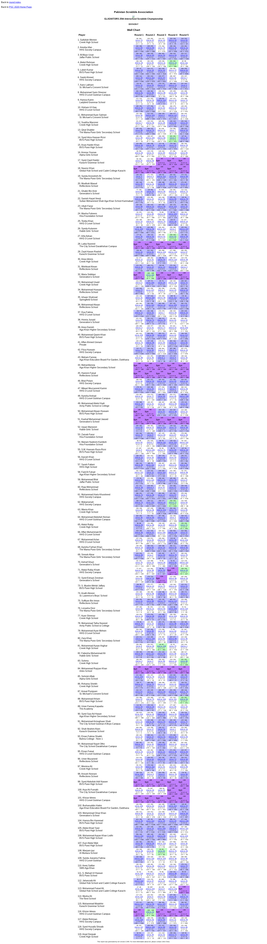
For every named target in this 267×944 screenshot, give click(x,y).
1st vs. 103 (173, 214)
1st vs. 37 (184, 108)
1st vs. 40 (150, 744)
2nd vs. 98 (161, 93)
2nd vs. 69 (150, 48)
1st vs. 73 (139, 40)
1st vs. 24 (184, 123)
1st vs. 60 (150, 63)
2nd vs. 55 (139, 70)
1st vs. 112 (173, 298)
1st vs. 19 (150, 70)
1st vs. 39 (139, 55)
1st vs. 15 (184, 206)
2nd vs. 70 (150, 130)
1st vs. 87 (172, 435)
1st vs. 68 (139, 206)
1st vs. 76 (150, 191)
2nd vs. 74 (161, 221)
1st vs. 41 (150, 404)
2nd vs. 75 (139, 343)
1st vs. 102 (150, 502)
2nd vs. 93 (139, 145)
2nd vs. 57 (161, 517)
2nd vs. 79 (184, 199)
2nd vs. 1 (161, 358)
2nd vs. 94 (150, 335)
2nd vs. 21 (150, 609)
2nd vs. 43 (173, 100)
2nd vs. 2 (161, 624)
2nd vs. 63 (173, 594)
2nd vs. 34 (173, 184)
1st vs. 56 (184, 93)
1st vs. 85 (150, 631)
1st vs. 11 (150, 813)
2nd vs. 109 (184, 396)
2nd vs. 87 (150, 40)
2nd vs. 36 (184, 435)
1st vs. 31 (184, 55)
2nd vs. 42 (139, 570)
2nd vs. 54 (139, 525)
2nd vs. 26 (173, 48)
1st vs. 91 (150, 260)
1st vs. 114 (161, 472)
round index (15, 2)
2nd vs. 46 (173, 525)
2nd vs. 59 (184, 236)
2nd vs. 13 (173, 85)
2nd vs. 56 (150, 229)
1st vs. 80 (139, 100)
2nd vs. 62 (184, 517)
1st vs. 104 (139, 714)
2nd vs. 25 (139, 108)
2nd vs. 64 (173, 55)
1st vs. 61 (150, 328)
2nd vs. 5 (150, 176)
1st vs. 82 (139, 510)
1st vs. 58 (172, 199)
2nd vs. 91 (139, 199)
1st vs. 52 (150, 313)
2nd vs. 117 (172, 115)
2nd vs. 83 (150, 55)
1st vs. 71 (139, 350)
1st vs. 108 (173, 609)
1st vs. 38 (150, 570)
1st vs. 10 (172, 145)
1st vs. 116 (150, 275)
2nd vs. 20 (184, 350)
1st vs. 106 (161, 532)
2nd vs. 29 (139, 153)
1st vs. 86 (161, 184)
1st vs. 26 (150, 457)
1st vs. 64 (161, 465)
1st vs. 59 (161, 199)
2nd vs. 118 (172, 283)
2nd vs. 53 (150, 100)
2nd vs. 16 (184, 450)
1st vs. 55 (184, 153)
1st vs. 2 (184, 115)
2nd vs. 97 (139, 480)
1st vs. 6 (184, 85)
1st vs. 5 (173, 389)
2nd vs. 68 (161, 138)
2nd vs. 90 (139, 821)
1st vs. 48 (139, 130)
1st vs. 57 (184, 252)
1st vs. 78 (161, 48)
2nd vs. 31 (161, 130)
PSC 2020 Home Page (20, 7)
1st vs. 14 (161, 548)
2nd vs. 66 (184, 389)
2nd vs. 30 (161, 563)
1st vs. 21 (172, 343)
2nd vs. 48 (161, 298)
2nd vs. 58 (150, 123)
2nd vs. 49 (161, 206)
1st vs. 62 (161, 108)
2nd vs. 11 (184, 48)
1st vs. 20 (150, 267)
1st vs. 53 (184, 305)
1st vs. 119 (173, 616)
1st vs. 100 (139, 229)
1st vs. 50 (172, 457)
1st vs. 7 (173, 130)
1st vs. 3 (173, 517)
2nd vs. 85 (161, 654)
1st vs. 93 (172, 335)
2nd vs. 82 (173, 548)
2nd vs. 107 (184, 229)
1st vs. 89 (161, 145)
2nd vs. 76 (139, 744)
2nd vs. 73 (184, 191)
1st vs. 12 (139, 85)
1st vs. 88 (150, 601)
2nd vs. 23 (184, 145)
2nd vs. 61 (184, 70)
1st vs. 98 (150, 93)
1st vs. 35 (161, 396)
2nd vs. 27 (139, 260)
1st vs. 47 (161, 78)
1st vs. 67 (161, 412)
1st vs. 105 (173, 93)
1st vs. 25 (184, 138)
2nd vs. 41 (173, 191)
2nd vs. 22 (150, 206)
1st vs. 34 (161, 55)
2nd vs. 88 (139, 465)
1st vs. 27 (184, 480)
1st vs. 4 (161, 115)
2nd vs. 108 (150, 639)
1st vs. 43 (161, 40)
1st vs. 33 (139, 78)
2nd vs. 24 (139, 389)
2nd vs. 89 (184, 176)
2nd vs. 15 (173, 108)
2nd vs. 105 (150, 138)
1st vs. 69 (172, 631)
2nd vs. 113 (161, 100)
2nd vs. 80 (161, 457)
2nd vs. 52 (173, 586)
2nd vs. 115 (184, 828)
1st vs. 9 (173, 358)
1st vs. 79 (139, 435)
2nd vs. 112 (161, 176)
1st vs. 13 (161, 267)
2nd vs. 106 (150, 450)
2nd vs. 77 (161, 328)
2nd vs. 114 (150, 78)
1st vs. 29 (161, 821)
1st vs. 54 (150, 85)
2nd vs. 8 (184, 457)
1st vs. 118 (150, 859)
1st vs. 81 (184, 40)
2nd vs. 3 (184, 267)
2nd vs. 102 (161, 381)
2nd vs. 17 (139, 313)
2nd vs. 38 (184, 427)
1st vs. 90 (161, 153)
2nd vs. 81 (139, 93)
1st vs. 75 (161, 586)
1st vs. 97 (184, 677)
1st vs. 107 (150, 290)
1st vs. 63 (150, 759)
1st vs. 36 (161, 123)
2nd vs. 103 (150, 115)
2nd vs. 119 (150, 298)
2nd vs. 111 (161, 442)
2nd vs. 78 (150, 145)
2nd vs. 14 (173, 63)
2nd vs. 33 (161, 214)
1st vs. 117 (184, 335)
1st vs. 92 (184, 343)
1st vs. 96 (184, 639)
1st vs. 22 (184, 631)
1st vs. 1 (150, 692)
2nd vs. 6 (139, 283)
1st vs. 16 (172, 221)
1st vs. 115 (173, 206)
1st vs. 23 (150, 199)
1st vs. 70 (161, 260)
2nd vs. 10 (184, 313)
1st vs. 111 (184, 63)
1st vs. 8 (139, 646)
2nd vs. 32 (150, 912)
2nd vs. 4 (150, 487)
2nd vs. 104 (161, 252)
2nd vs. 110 (184, 563)
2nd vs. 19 (139, 63)
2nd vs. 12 (184, 214)
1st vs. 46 (150, 358)
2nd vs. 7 (184, 78)
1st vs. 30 (139, 236)
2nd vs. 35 (139, 267)
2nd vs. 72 (139, 495)
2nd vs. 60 (173, 313)
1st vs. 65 (172, 381)
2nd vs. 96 (150, 510)
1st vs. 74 (184, 100)
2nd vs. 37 (161, 85)
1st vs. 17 (150, 737)
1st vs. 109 (173, 305)
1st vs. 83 (139, 48)
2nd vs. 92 (173, 40)
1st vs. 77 (139, 290)
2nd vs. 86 (173, 267)
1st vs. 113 (173, 806)
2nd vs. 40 (173, 737)
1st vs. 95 (139, 184)
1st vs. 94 (172, 176)
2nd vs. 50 (184, 130)
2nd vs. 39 (150, 495)
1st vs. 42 (161, 70)
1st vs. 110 (150, 305)
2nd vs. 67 (173, 328)
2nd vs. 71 (150, 320)
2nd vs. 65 (184, 570)
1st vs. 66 (139, 381)
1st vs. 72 (150, 153)
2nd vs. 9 (184, 594)
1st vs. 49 (139, 138)
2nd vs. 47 (173, 70)
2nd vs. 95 (161, 191)
